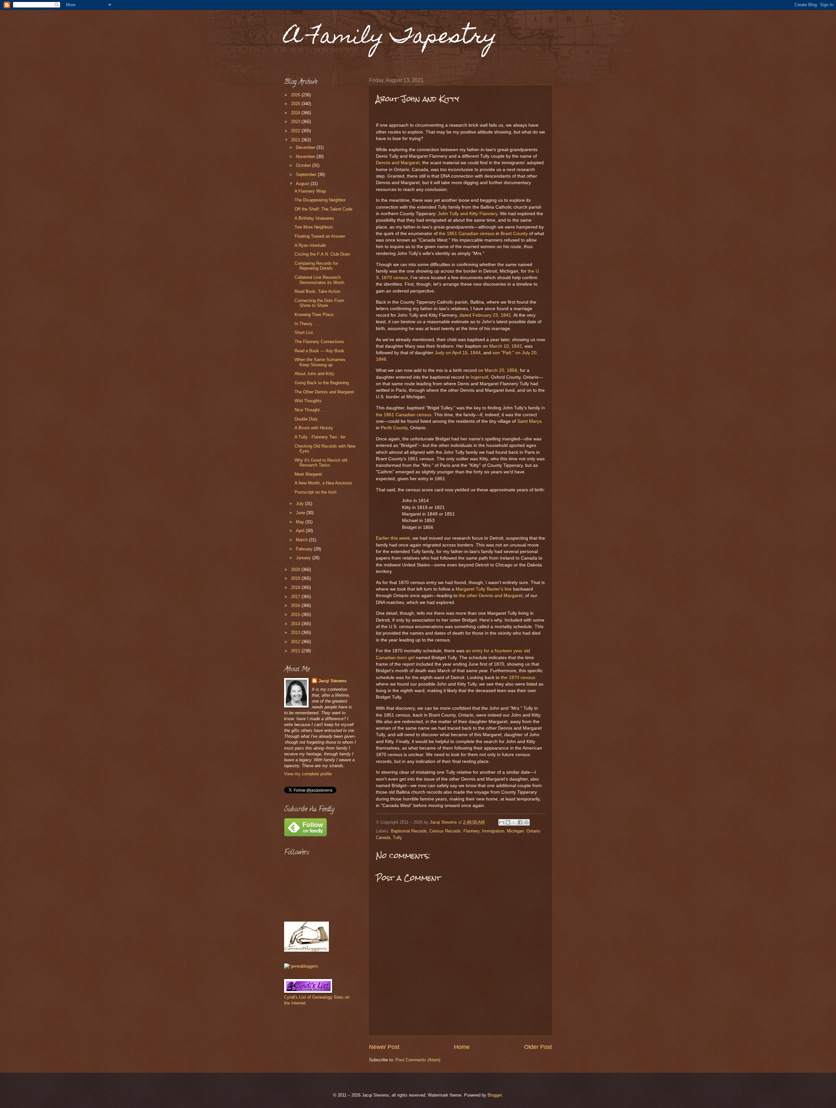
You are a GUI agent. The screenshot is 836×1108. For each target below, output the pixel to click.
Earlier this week (393, 538)
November (306, 156)
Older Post (538, 1047)
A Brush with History (314, 427)
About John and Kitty (314, 373)
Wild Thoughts (308, 400)
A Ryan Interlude (310, 245)
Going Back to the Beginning (322, 382)
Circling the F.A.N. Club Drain (322, 254)
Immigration (493, 831)
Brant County (514, 233)
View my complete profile (308, 773)
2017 (296, 596)
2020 (296, 569)
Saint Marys (529, 421)
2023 (296, 121)
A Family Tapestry (390, 38)
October (304, 165)
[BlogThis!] (508, 822)
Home (462, 1047)
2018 (296, 587)
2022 (296, 130)
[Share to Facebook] (520, 822)
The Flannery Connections (319, 341)
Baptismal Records (409, 831)
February (305, 548)
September (307, 174)
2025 (296, 103)
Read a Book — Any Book (319, 350)
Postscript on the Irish (315, 492)
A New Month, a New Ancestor (323, 483)
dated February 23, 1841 (485, 315)
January (304, 557)
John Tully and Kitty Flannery (467, 213)
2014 (296, 623)
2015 (296, 614)
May (300, 521)
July (300, 503)
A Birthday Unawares (314, 218)
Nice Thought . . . (311, 409)
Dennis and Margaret (398, 162)
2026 (296, 94)
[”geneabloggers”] (301, 966)
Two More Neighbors (314, 227)
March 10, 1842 (505, 346)
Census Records (445, 831)
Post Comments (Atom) (417, 1059)
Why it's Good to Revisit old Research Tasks (321, 462)
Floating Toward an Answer (320, 236)
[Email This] (501, 822)
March (302, 539)
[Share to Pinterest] (526, 822)
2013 (296, 632)
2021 (296, 139)
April (301, 530)
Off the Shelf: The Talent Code (323, 209)
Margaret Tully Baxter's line (484, 589)
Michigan (515, 831)
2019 (296, 578)
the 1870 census (518, 677)
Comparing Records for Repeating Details (316, 266)
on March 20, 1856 (497, 370)
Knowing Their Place (314, 314)
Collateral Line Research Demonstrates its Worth (319, 280)
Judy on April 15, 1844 (458, 352)
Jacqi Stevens (332, 680)
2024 (296, 112)
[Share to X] (514, 822)
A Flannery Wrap (310, 191)
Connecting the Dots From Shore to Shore (319, 303)
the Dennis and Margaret (490, 595)
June (301, 512)
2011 (296, 650)
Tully (397, 837)
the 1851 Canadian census (466, 233)
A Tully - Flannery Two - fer (320, 437)
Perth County (394, 427)
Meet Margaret (308, 474)
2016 (296, 605)
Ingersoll (479, 377)
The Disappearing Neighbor (320, 200)
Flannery (471, 831)
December (306, 147)
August (303, 183)
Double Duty (306, 419)
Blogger (495, 1095)
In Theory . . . (307, 323)
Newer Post (384, 1047)
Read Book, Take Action (317, 291)
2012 (296, 641)
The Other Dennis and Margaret (324, 391)
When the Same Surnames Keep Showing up (320, 362)
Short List (304, 332)
